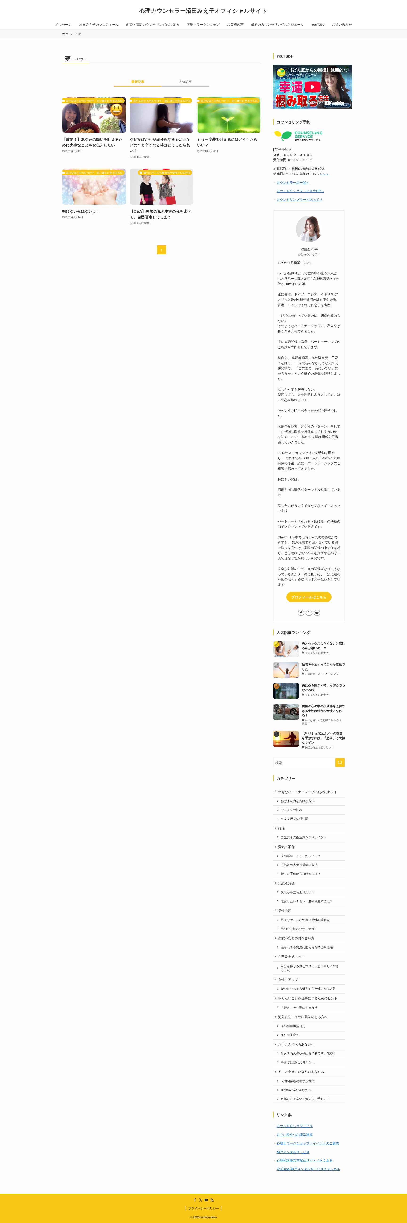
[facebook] (301, 613)
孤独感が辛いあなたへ (296, 1090)
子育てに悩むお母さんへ (297, 1062)
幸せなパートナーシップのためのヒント (308, 791)
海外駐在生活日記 (293, 1026)
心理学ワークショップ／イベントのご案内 (308, 1143)
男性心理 (284, 910)
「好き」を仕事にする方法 (299, 1007)
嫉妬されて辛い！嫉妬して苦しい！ (305, 1099)
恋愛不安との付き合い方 (296, 938)
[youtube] (317, 613)
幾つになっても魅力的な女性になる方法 (308, 988)
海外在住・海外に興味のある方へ (303, 1016)
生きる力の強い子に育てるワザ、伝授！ (308, 1053)
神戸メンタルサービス (293, 1151)
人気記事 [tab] (185, 81)
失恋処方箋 (286, 883)
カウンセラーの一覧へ (293, 182)
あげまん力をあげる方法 (297, 801)
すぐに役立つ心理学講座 (295, 1134)
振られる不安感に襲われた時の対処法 (307, 947)
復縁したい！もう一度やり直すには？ (307, 901)
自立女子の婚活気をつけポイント (304, 837)
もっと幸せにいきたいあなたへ (301, 1071)
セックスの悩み (291, 810)
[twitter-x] (309, 613)
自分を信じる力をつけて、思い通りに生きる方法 (310, 968)
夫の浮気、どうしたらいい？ (301, 856)
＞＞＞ (324, 173)
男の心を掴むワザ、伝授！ (299, 929)
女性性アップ (288, 979)
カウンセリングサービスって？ (300, 199)
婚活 (281, 828)
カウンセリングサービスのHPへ (300, 190)
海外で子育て (290, 1035)
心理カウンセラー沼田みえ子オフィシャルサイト (203, 10)
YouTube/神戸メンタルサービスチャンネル (308, 1168)
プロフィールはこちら (309, 597)
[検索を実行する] (340, 762)
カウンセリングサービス (295, 1125)
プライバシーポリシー (203, 1208)
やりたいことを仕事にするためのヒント (308, 998)
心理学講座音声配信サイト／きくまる (305, 1160)
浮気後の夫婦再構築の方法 (299, 865)
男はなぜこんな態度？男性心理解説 (305, 920)
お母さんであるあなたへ (296, 1044)
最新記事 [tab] (137, 81)
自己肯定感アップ (291, 956)
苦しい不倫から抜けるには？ (301, 873)
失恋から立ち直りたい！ (297, 892)
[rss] (212, 1200)
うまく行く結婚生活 (294, 818)
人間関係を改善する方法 (297, 1081)
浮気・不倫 (286, 846)
